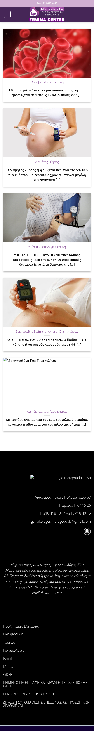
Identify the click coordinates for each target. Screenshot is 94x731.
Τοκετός (9, 642)
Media (8, 666)
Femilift (9, 658)
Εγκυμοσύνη (13, 634)
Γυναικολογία (13, 650)
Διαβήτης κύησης (47, 162)
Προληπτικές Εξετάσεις (21, 626)
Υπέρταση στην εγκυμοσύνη (47, 247)
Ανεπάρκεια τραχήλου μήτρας (47, 412)
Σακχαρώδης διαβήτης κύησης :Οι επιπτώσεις (47, 331)
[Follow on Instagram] (87, 531)
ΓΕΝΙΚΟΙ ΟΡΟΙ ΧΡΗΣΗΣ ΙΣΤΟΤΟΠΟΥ (30, 694)
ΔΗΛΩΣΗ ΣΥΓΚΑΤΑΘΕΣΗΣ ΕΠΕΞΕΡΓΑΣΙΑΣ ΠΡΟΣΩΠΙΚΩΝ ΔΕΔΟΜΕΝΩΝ (46, 704)
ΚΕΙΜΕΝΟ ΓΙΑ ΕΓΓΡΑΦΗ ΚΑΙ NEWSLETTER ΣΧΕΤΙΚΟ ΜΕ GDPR (45, 684)
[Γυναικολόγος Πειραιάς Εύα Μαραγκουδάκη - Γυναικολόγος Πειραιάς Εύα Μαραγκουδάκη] (47, 14)
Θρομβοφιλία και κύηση (47, 82)
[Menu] (7, 14)
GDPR (7, 674)
